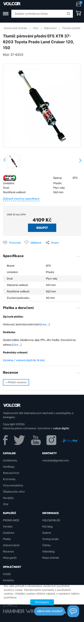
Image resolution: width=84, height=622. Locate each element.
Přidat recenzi (16, 382)
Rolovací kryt (11, 473)
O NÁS (7, 574)
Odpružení (50, 28)
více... (45, 324)
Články (46, 545)
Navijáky (8, 498)
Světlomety (10, 460)
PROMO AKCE (11, 520)
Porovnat (15, 242)
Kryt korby (9, 479)
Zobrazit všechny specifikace (21, 198)
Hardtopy (9, 466)
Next (80, 162)
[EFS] (9, 177)
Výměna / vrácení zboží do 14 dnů (24, 360)
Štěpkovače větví (14, 491)
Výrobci (8, 526)
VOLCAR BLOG (51, 520)
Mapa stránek (50, 557)
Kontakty (8, 580)
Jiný (35, 28)
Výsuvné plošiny (13, 485)
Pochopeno (42, 602)
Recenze (8, 551)
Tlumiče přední (71, 28)
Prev (5, 161)
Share (55, 242)
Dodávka (8, 532)
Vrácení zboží (11, 545)
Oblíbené (35, 242)
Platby (7, 539)
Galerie (46, 532)
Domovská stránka (15, 28)
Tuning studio (50, 539)
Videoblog (48, 551)
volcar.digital (61, 428)
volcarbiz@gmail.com (55, 460)
